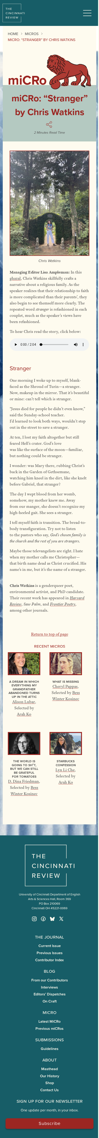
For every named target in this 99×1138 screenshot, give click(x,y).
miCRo (49, 1012)
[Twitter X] (61, 919)
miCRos (31, 33)
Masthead (49, 1069)
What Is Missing (65, 681)
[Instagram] (34, 919)
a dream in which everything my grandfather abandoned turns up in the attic (24, 689)
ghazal (15, 278)
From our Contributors (49, 980)
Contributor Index (49, 960)
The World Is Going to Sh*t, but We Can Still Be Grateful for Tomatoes (24, 768)
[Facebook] (43, 919)
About (49, 1059)
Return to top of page (49, 634)
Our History (49, 1076)
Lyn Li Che (65, 769)
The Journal (49, 936)
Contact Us (49, 1090)
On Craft (50, 1001)
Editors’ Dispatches (50, 994)
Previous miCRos (49, 1028)
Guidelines (49, 1048)
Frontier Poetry (62, 604)
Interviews (49, 987)
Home (13, 33)
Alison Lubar (23, 701)
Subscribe (50, 1123)
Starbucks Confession (66, 763)
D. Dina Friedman (23, 781)
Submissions (49, 1039)
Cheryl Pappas (65, 686)
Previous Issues (50, 953)
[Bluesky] (52, 919)
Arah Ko (24, 714)
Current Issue (49, 945)
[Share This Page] (49, 124)
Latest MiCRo (49, 1021)
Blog (49, 970)
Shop (49, 1083)
